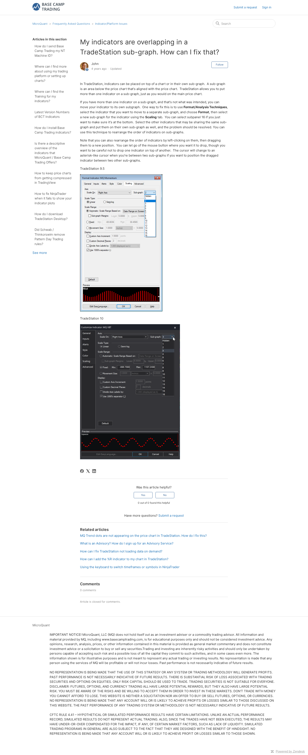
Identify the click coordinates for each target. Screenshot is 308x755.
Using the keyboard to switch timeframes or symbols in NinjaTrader (130, 567)
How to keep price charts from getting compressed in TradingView (53, 178)
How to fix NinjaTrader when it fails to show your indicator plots (53, 198)
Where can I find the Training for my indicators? (49, 96)
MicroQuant (40, 23)
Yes (143, 495)
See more (39, 253)
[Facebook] (82, 471)
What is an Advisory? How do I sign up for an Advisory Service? (126, 543)
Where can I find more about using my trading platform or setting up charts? (51, 73)
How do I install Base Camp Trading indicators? (53, 130)
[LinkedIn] (94, 471)
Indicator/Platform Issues (111, 23)
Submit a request (245, 7)
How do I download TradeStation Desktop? (51, 216)
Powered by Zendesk (290, 751)
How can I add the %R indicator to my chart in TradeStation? (124, 559)
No (165, 495)
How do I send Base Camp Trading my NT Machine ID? (50, 51)
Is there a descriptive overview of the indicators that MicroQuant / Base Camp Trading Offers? (53, 152)
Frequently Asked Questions (71, 23)
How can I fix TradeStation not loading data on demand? (121, 551)
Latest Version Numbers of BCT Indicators (52, 114)
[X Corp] (88, 471)
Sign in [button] (266, 7)
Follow (220, 64)
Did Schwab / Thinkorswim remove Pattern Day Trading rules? (50, 237)
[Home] (48, 10)
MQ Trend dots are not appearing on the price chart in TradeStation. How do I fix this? (143, 536)
